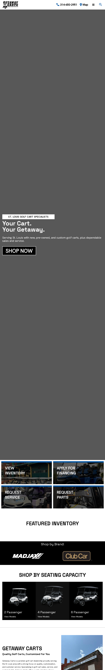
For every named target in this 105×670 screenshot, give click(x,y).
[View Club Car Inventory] (77, 556)
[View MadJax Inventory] (28, 556)
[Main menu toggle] (93, 4)
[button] (100, 4)
